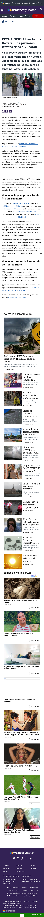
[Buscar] (41, 10)
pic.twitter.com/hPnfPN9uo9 (24, 211)
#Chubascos (8, 206)
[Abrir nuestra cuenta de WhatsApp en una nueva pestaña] (30, 858)
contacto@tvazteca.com (30, 879)
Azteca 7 (35, 3)
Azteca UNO (26, 3)
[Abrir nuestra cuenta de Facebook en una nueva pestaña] (26, 858)
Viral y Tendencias (26, 16)
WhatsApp (22, 290)
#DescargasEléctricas (13, 209)
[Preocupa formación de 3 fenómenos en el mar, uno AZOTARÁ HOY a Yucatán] (13, 399)
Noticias (4, 16)
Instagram (6, 290)
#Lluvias (19, 206)
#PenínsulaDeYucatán (20, 203)
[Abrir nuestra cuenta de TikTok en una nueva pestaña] (22, 858)
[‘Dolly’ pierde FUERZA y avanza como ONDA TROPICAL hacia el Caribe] (22, 336)
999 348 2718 (26, 881)
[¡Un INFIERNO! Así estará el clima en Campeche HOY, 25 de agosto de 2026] (13, 561)
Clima (8, 21)
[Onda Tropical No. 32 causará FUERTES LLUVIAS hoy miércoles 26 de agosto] (13, 490)
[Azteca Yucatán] (22, 10)
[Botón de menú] (2, 10)
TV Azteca (16, 3)
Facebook (33, 287)
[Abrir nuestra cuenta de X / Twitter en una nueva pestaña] (14, 858)
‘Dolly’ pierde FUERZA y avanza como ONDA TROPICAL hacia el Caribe (19, 359)
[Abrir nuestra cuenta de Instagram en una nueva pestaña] (18, 858)
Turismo (13, 16)
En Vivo (39, 16)
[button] (22, 915)
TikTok (14, 290)
